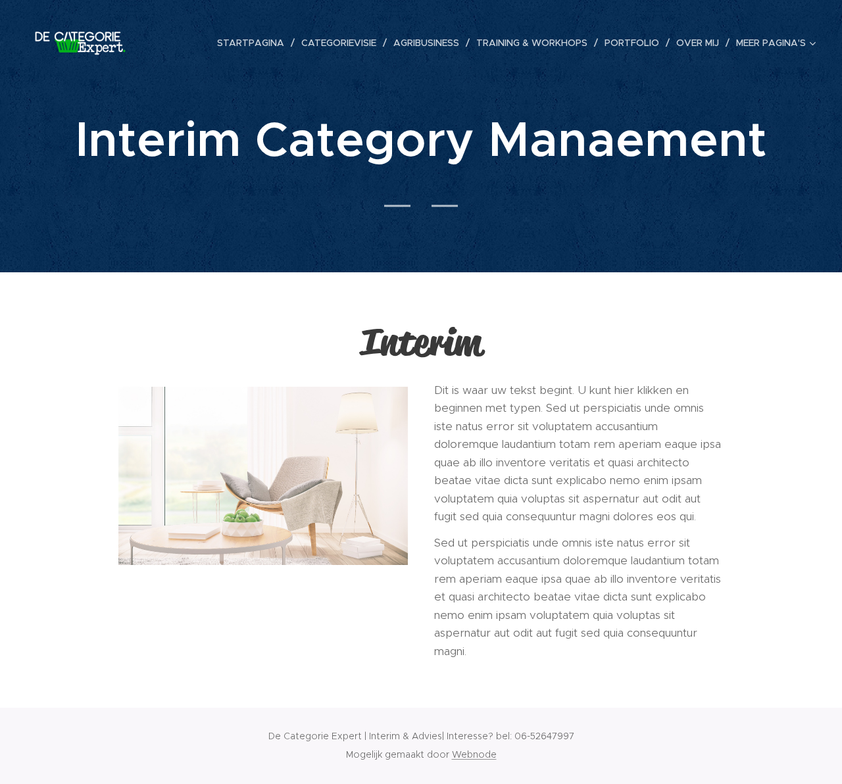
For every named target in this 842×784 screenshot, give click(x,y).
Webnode (474, 754)
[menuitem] (254, 42)
